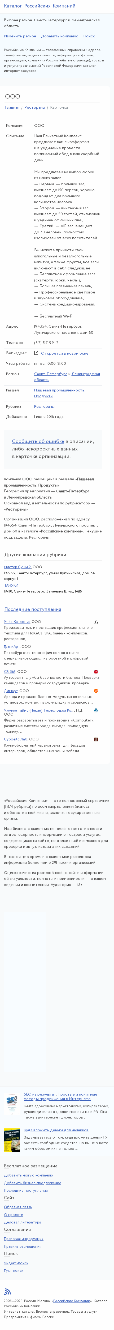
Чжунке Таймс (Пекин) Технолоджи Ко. (38, 711)
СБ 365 (9, 672)
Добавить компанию (59, 36)
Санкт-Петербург (50, 374)
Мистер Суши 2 (17, 567)
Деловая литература (22, 1223)
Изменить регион (20, 36)
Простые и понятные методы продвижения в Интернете (60, 1097)
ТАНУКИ (11, 586)
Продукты (43, 396)
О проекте (13, 1215)
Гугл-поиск (13, 1271)
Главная (12, 108)
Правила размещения (22, 1247)
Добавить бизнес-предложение (32, 1183)
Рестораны (35, 108)
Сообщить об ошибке (38, 441)
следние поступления (33, 609)
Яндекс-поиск (16, 1263)
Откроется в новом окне (65, 354)
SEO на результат (40, 1095)
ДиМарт (10, 691)
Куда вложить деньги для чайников (56, 1130)
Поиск (89, 36)
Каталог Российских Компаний (40, 6)
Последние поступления (26, 1191)
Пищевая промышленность (59, 391)
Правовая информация (23, 1239)
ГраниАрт (12, 647)
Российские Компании (71, 1301)
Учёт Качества (17, 622)
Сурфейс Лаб (15, 739)
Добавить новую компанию (28, 1176)
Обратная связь (18, 1207)
